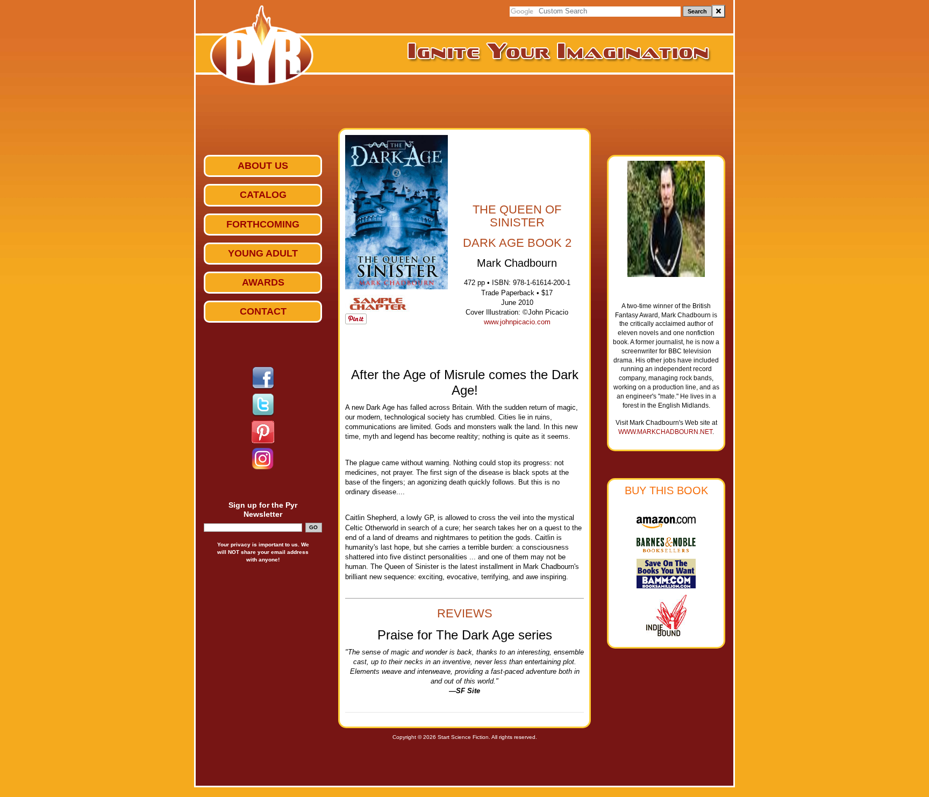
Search (697, 11)
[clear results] (718, 11)
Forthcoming (262, 224)
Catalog (263, 194)
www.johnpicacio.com (517, 322)
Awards (263, 282)
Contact (263, 311)
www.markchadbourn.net (665, 432)
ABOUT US (263, 165)
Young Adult (263, 253)
